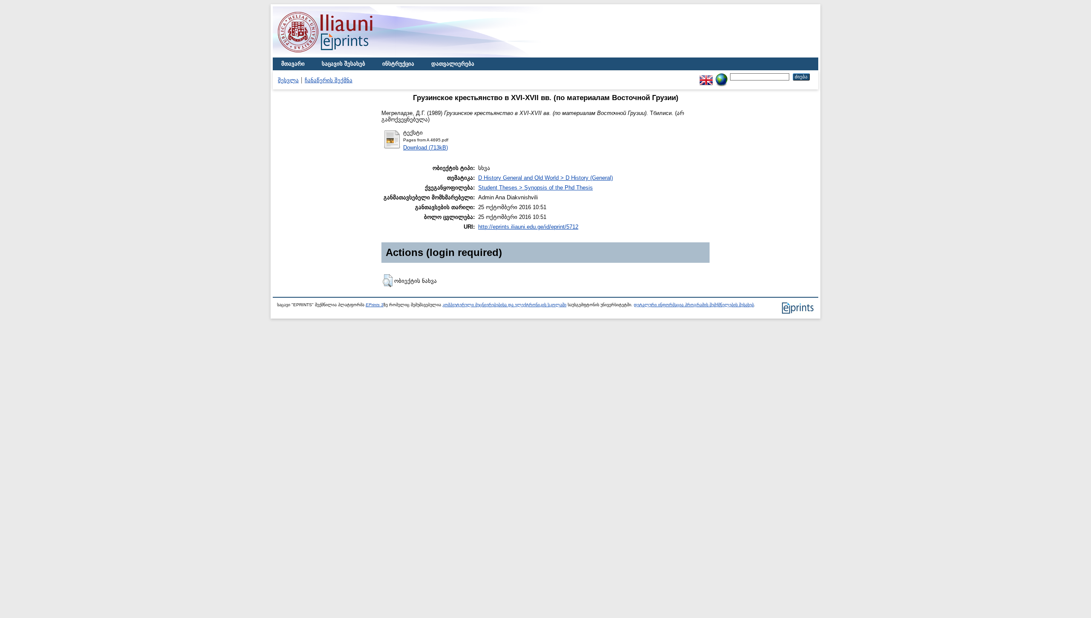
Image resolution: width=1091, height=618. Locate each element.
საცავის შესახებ (343, 63)
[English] (706, 76)
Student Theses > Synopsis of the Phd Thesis (535, 187)
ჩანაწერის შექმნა (328, 80)
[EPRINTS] (345, 55)
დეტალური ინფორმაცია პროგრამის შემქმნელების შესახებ (694, 304)
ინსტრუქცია (398, 63)
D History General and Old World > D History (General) (545, 178)
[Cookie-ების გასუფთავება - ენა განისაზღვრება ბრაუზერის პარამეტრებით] (721, 76)
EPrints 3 (375, 304)
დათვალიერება (452, 63)
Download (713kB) (425, 147)
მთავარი (293, 63)
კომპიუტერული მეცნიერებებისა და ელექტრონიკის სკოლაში (504, 304)
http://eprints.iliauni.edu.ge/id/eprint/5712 (528, 227)
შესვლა (288, 80)
